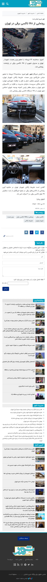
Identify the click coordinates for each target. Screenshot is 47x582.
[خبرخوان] (18, 565)
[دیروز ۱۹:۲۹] (40, 356)
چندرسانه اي (29, 559)
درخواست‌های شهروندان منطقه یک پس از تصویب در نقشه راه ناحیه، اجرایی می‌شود (20, 313)
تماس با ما (19, 559)
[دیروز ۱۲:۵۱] (40, 339)
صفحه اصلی (40, 13)
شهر (35, 3)
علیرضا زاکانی (29, 221)
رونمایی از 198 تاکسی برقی (25, 217)
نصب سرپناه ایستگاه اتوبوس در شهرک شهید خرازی (20, 345)
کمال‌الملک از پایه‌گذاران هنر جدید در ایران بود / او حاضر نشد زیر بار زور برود (22, 424)
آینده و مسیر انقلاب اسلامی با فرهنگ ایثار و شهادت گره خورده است (19, 354)
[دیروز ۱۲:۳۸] (40, 388)
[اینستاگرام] (21, 565)
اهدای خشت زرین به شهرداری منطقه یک (23, 394)
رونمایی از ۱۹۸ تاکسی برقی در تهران (25, 23)
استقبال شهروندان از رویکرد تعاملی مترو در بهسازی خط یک (26, 418)
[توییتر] (28, 565)
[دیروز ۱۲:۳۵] (40, 306)
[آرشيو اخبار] (14, 565)
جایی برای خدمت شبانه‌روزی (27, 386)
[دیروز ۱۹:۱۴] (40, 331)
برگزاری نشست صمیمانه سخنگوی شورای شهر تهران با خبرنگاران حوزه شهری (22, 427)
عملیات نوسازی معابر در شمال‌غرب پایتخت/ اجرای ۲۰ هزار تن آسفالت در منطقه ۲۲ (20, 305)
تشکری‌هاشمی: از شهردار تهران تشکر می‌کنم (30, 430)
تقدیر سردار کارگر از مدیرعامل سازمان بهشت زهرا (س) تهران (19, 322)
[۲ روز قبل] (40, 323)
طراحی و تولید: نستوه (22, 579)
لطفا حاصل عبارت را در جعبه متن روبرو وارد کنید (29, 280)
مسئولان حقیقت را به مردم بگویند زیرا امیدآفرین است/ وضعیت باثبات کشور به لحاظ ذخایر (19, 338)
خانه (37, 559)
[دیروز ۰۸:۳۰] (40, 315)
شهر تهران (20, 574)
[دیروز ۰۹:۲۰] (40, 380)
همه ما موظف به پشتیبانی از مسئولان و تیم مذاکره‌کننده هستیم (25, 433)
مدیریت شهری (21, 13)
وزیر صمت (10, 217)
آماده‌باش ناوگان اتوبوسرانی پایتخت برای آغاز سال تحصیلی (18, 362)
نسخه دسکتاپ (23, 538)
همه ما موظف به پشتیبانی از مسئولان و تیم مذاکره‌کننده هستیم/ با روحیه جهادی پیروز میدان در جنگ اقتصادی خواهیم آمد (19, 516)
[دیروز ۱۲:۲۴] (40, 364)
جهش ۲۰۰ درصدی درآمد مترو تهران (33, 421)
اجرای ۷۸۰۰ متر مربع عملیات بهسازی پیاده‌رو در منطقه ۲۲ (19, 371)
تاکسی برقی (39, 217)
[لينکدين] (32, 565)
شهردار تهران (39, 221)
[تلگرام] (25, 565)
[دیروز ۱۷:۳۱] (40, 372)
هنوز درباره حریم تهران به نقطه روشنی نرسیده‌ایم (21, 378)
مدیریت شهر (31, 13)
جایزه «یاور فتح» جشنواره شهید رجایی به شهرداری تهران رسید (26, 412)
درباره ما (10, 559)
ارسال (5, 289)
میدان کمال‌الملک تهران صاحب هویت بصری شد (29, 415)
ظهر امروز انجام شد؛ (38, 19)
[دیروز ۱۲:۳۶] (40, 347)
